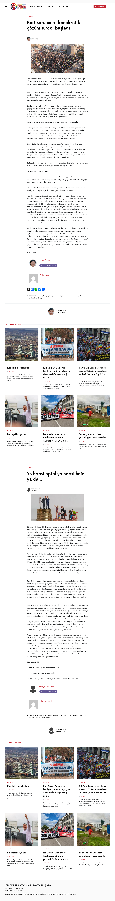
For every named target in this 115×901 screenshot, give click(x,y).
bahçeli (39, 296)
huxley (75, 715)
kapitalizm (82, 715)
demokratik (57, 296)
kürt (77, 296)
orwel (37, 718)
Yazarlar (30, 16)
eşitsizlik (69, 715)
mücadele (31, 718)
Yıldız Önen (34, 38)
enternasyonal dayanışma (57, 715)
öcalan (82, 296)
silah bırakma (32, 298)
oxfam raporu (46, 718)
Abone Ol (101, 6)
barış (45, 296)
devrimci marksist (68, 296)
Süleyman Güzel (35, 489)
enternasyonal (42, 715)
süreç (40, 298)
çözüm (50, 296)
